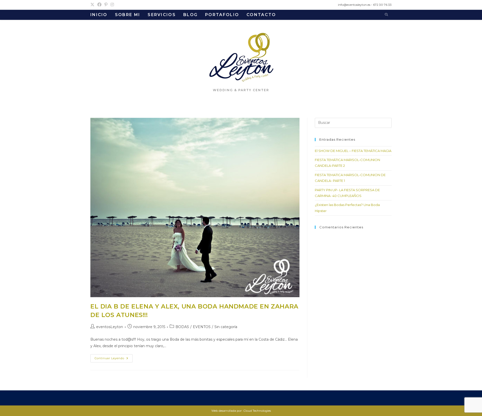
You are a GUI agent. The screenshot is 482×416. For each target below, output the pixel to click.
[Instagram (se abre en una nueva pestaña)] (112, 4)
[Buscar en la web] (386, 15)
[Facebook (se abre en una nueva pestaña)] (99, 4)
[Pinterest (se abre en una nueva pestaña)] (106, 4)
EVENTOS (202, 327)
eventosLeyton (109, 327)
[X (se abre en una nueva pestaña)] (93, 4)
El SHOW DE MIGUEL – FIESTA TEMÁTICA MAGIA (353, 151)
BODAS (182, 327)
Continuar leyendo (114, 359)
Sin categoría (225, 327)
